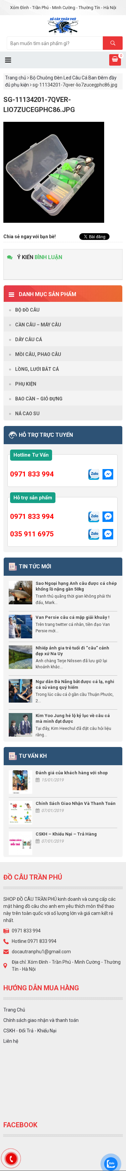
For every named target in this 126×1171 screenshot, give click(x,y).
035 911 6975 (32, 534)
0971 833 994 (32, 474)
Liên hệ (10, 1041)
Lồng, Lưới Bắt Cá (37, 369)
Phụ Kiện (25, 384)
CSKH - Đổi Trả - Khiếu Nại (29, 1030)
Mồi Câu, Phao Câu (38, 354)
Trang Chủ (14, 1010)
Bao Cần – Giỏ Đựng (38, 398)
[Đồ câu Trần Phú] (63, 25)
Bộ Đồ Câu (27, 310)
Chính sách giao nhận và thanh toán (41, 1020)
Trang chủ (15, 77)
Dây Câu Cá (28, 339)
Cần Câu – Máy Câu (38, 324)
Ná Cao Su (27, 413)
